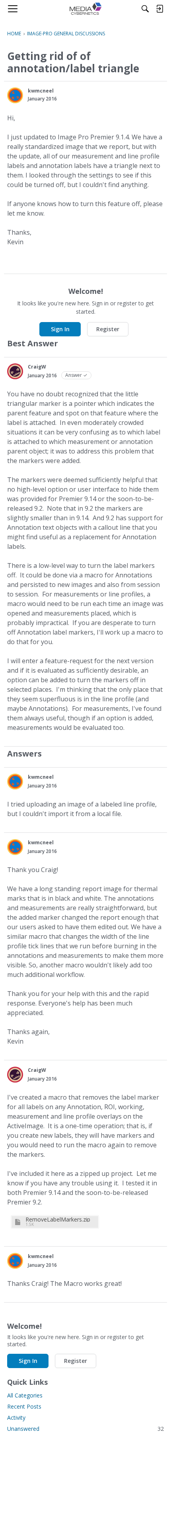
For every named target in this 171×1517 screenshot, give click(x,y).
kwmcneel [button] (41, 90)
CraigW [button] (37, 366)
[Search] (145, 8)
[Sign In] (159, 8)
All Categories (25, 1395)
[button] (15, 95)
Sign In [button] (60, 329)
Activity (16, 1417)
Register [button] (107, 329)
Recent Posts (24, 1406)
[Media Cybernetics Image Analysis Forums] (85, 8)
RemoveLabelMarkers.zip (57, 1219)
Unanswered (85, 1428)
